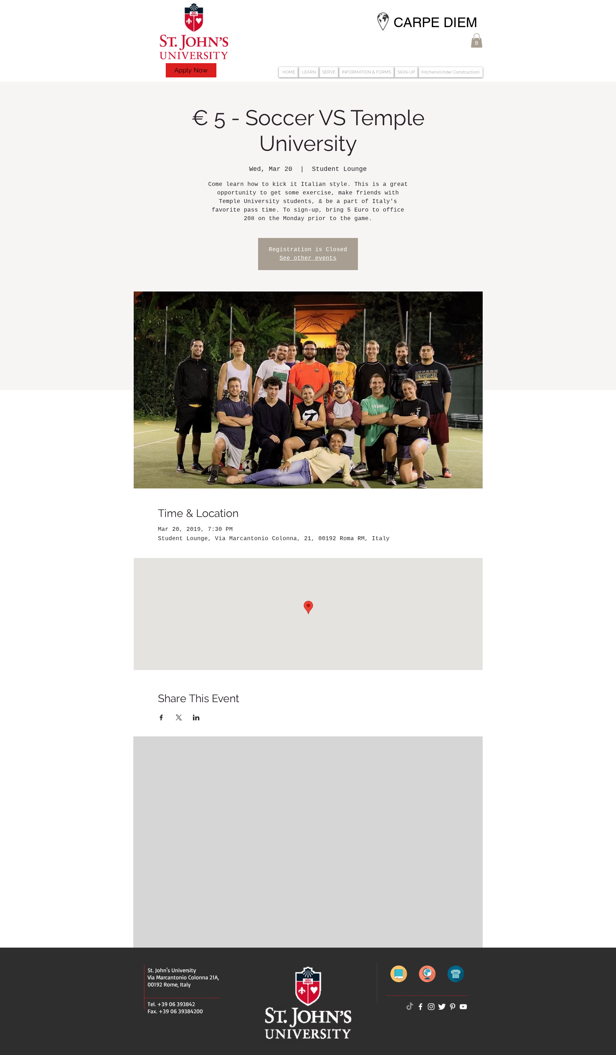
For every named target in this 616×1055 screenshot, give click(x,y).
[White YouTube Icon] (463, 1006)
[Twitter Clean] (441, 1006)
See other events (308, 258)
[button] (477, 40)
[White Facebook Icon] (420, 1006)
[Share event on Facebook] (161, 717)
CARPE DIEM (435, 22)
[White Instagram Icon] (431, 1006)
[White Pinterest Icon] (452, 1006)
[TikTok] (409, 1006)
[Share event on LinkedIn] (196, 717)
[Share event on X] (178, 717)
